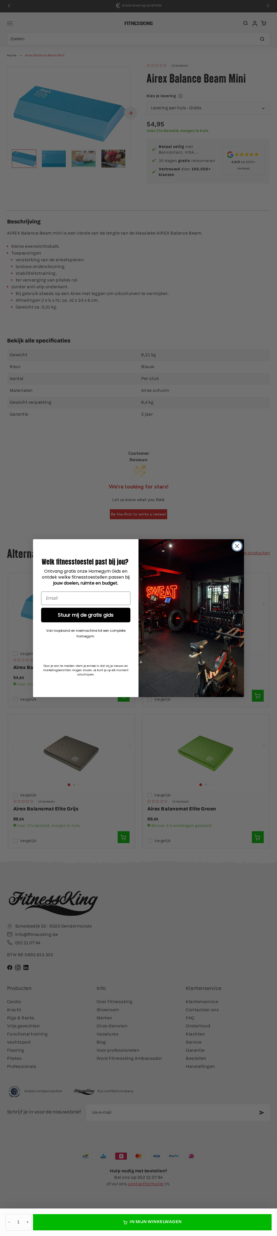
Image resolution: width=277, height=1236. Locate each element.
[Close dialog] (237, 546)
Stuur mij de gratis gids (86, 615)
